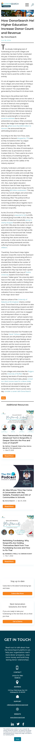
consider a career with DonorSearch (17, 391)
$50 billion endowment (18, 190)
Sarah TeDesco (14, 334)
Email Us (17, 677)
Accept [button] (17, 739)
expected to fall (20, 215)
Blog (3, 398)
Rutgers (31, 371)
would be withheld (7, 118)
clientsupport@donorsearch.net (17, 705)
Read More (9, 456)
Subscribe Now (17, 593)
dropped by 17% (23, 138)
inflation (4, 247)
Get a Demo (17, 621)
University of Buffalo (14, 374)
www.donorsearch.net (17, 717)
